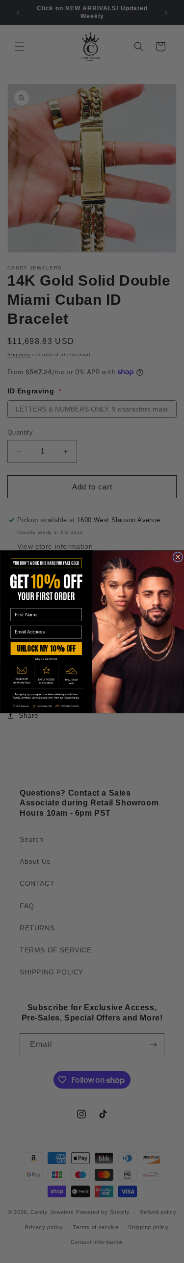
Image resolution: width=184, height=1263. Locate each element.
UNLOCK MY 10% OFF (46, 648)
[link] (46, 696)
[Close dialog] (178, 556)
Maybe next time (46, 658)
